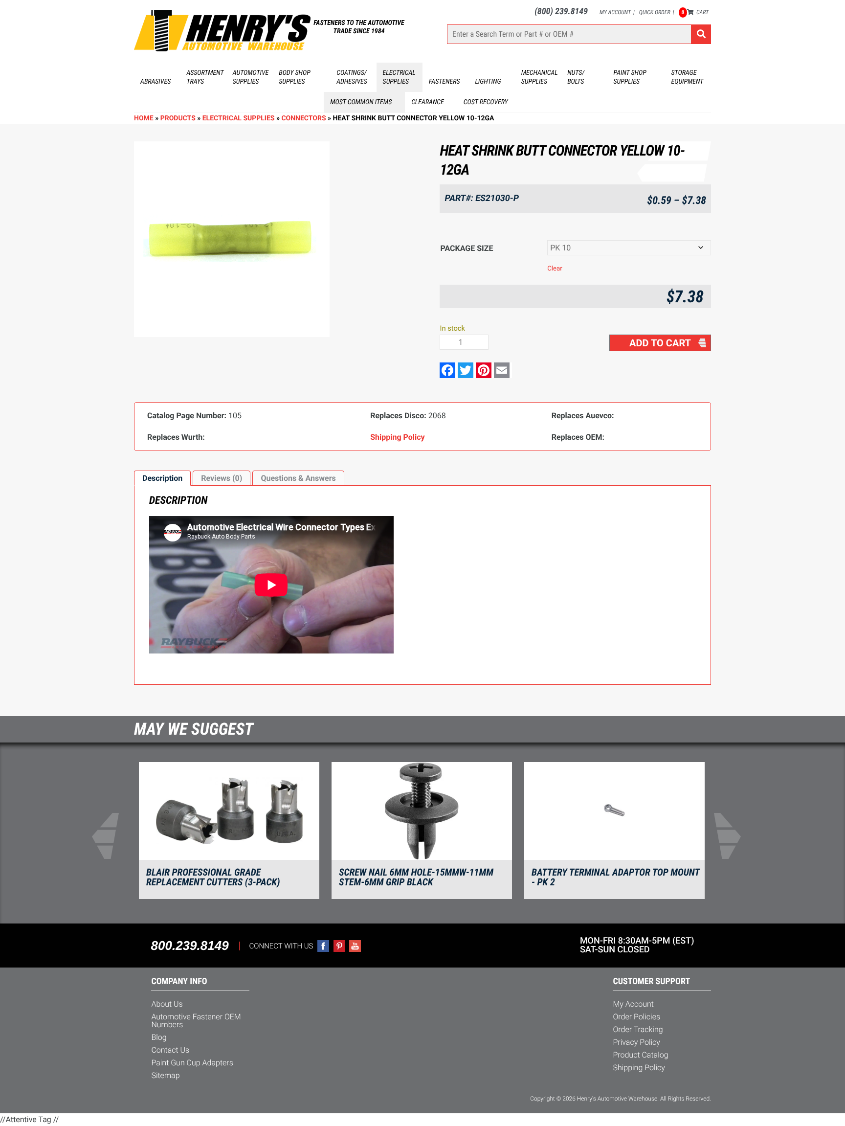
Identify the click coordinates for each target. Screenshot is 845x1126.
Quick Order (654, 12)
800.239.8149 (190, 945)
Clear (554, 268)
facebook (323, 946)
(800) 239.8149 (561, 11)
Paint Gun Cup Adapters (192, 1062)
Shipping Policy (639, 1067)
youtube (355, 946)
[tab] (162, 478)
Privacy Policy (636, 1042)
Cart (695, 12)
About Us (166, 1004)
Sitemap (165, 1075)
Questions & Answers (298, 478)
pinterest (339, 946)
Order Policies (636, 1016)
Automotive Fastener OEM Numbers (196, 1020)
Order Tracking (638, 1029)
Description (162, 478)
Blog (158, 1037)
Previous (111, 835)
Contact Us (170, 1050)
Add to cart (660, 343)
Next (733, 835)
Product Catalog (640, 1054)
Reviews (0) (221, 478)
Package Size (466, 248)
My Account (615, 12)
